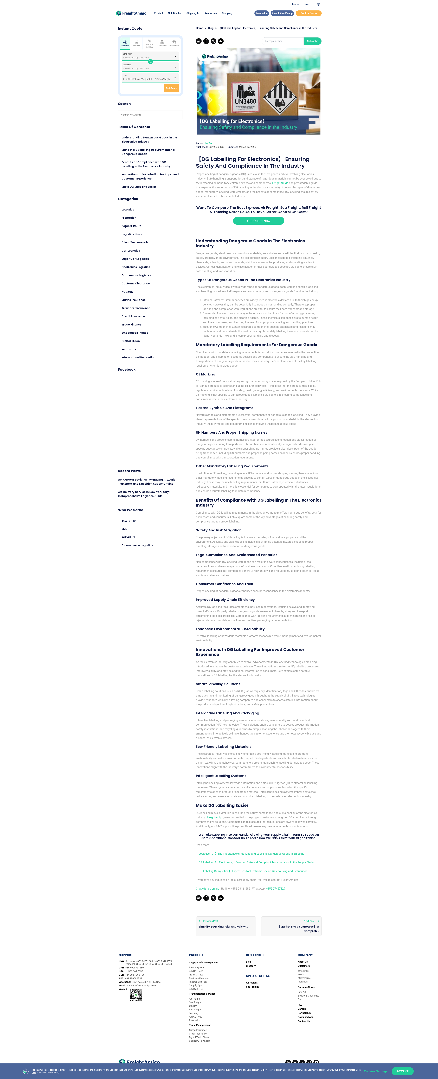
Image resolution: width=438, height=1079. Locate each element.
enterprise (303, 970)
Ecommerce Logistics (136, 275)
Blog (211, 28)
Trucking (193, 1013)
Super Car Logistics (135, 259)
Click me (156, 982)
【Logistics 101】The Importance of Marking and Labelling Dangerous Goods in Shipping (250, 853)
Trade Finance (131, 325)
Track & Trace (196, 974)
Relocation (262, 13)
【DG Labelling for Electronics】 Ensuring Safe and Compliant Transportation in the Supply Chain (255, 862)
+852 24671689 (144, 961)
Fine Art (302, 992)
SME (124, 529)
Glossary (251, 966)
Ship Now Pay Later (199, 1040)
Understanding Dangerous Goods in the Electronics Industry (149, 140)
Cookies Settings (375, 1071)
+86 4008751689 (134, 967)
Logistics (127, 210)
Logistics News (131, 234)
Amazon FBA (196, 989)
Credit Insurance (133, 316)
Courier (193, 1006)
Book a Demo (308, 13)
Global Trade (130, 341)
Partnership (304, 1013)
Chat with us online (207, 888)
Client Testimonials (134, 242)
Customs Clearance (135, 283)
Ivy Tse (208, 143)
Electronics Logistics (135, 267)
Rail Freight (195, 1009)
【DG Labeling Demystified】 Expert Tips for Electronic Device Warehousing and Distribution (251, 871)
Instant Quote (196, 967)
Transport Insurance (135, 308)
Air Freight (194, 998)
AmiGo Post (195, 1016)
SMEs (301, 974)
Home (199, 28)
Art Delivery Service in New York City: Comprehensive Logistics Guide (144, 494)
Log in (307, 4)
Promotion (128, 218)
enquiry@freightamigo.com (141, 985)
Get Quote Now (258, 221)
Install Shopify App (282, 13)
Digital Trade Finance (200, 1037)
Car (300, 999)
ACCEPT (403, 1071)
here (34, 1072)
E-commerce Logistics (137, 545)
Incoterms (128, 349)
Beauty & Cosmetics (308, 995)
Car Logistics (130, 251)
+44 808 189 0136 (135, 974)
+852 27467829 (275, 888)
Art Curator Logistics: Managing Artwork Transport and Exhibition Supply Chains (146, 482)
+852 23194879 (163, 961)
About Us (303, 961)
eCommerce (304, 978)
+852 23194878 (163, 964)
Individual (128, 537)
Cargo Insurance (198, 1030)
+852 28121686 (144, 964)
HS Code (127, 292)
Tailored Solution (198, 981)
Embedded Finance (134, 333)
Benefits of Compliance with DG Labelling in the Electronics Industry (146, 164)
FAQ (300, 1004)
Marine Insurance (133, 300)
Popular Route (131, 226)
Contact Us (304, 1021)
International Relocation (138, 357)
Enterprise (128, 521)
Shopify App (195, 985)
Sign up (295, 4)
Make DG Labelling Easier (138, 187)
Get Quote (171, 88)
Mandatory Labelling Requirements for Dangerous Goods (148, 152)
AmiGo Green (196, 971)
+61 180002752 (133, 978)
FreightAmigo (280, 183)
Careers (302, 1008)
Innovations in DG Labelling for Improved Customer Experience (150, 177)
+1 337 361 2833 (134, 971)
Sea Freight (195, 1002)
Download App (305, 1017)
